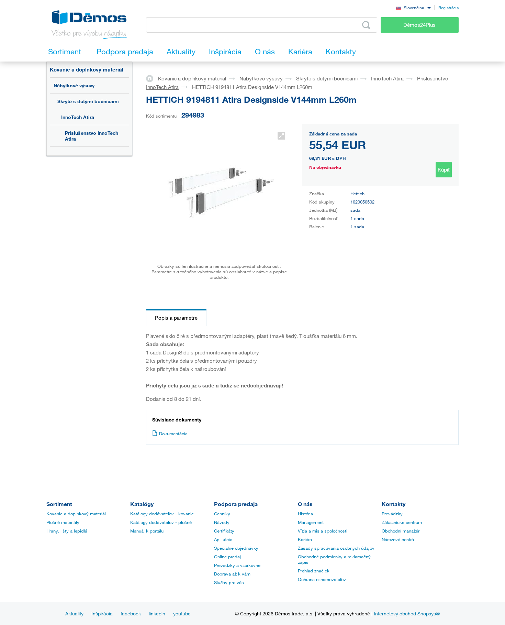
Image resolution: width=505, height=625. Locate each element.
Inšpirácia (102, 613)
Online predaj (227, 556)
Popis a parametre (176, 318)
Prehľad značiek (313, 570)
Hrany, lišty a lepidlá (66, 531)
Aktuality (74, 613)
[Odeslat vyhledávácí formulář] (366, 25)
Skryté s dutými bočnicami (88, 101)
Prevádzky (392, 513)
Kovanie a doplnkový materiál (86, 69)
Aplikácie (223, 539)
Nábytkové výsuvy (74, 85)
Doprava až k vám (232, 574)
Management (311, 522)
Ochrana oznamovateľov (322, 579)
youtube (182, 613)
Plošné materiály (62, 522)
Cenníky (222, 513)
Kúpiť (444, 169)
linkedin (157, 613)
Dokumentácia (173, 433)
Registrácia (448, 7)
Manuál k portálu (147, 531)
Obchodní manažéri (401, 531)
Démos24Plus (419, 25)
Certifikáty (224, 531)
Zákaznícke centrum (402, 522)
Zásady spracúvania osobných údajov (336, 548)
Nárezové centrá (398, 539)
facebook (131, 613)
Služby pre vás (229, 582)
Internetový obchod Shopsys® (407, 613)
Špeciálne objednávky (236, 548)
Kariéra (305, 539)
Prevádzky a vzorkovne (237, 565)
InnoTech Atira (77, 117)
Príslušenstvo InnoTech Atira (91, 136)
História (305, 513)
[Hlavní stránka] (152, 78)
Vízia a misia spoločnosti (322, 531)
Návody (221, 522)
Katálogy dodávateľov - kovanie (162, 513)
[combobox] (413, 7)
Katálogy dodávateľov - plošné (161, 522)
